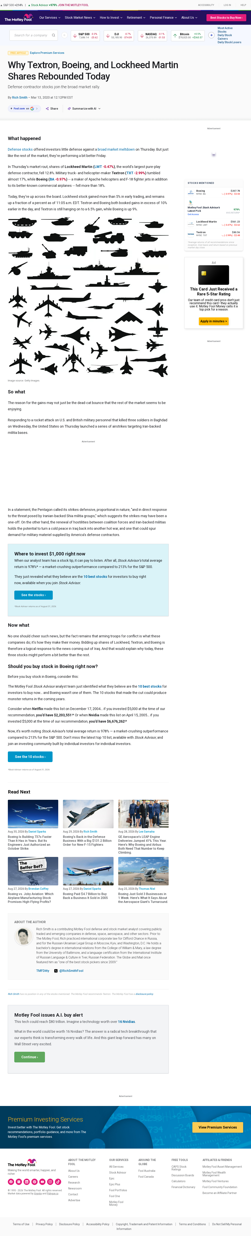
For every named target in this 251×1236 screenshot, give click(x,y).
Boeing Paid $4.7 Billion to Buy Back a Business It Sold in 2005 (85, 896)
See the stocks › (33, 595)
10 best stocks (95, 576)
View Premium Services (218, 1127)
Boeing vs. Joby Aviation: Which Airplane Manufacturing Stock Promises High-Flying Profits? (31, 898)
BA (52, 179)
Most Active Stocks (225, 30)
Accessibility (206, 5)
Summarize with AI (84, 108)
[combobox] (34, 35)
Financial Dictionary (183, 1187)
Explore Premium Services (47, 52)
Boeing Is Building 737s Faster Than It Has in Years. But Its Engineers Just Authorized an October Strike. (30, 842)
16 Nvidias (126, 1022)
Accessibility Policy (97, 1224)
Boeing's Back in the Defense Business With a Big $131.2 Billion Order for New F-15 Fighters (87, 841)
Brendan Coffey (38, 888)
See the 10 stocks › (30, 757)
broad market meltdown (116, 149)
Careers (73, 1176)
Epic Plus (114, 1184)
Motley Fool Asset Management (222, 1166)
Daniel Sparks (37, 831)
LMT (98, 167)
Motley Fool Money (116, 1203)
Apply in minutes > (213, 321)
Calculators (179, 1181)
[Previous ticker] (64, 35)
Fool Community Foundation (220, 1187)
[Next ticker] (211, 35)
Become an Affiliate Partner (220, 1193)
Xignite (38, 1193)
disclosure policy (144, 994)
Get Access (193, 214)
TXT (129, 173)
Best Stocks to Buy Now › (226, 17)
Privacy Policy (44, 1224)
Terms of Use (21, 1224)
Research (74, 1182)
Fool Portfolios (118, 1190)
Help (243, 5)
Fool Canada (146, 1176)
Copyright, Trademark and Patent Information (144, 1224)
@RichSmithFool (71, 971)
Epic (111, 1178)
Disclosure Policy (69, 1224)
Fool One (114, 1196)
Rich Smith (19, 97)
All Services (116, 1166)
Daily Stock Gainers (225, 37)
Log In (227, 5)
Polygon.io (52, 1193)
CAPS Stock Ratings (179, 1168)
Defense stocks (20, 149)
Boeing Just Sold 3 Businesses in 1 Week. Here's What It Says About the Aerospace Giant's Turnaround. (143, 898)
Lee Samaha (147, 831)
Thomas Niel (147, 888)
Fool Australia (146, 1170)
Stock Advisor (117, 1172)
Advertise (74, 1200)
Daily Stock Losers (229, 42)
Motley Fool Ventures (216, 1181)
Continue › (29, 1057)
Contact (73, 1194)
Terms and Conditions (192, 1224)
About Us (74, 1170)
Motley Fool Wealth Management (214, 1174)
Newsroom (75, 1188)
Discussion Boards (183, 1175)
